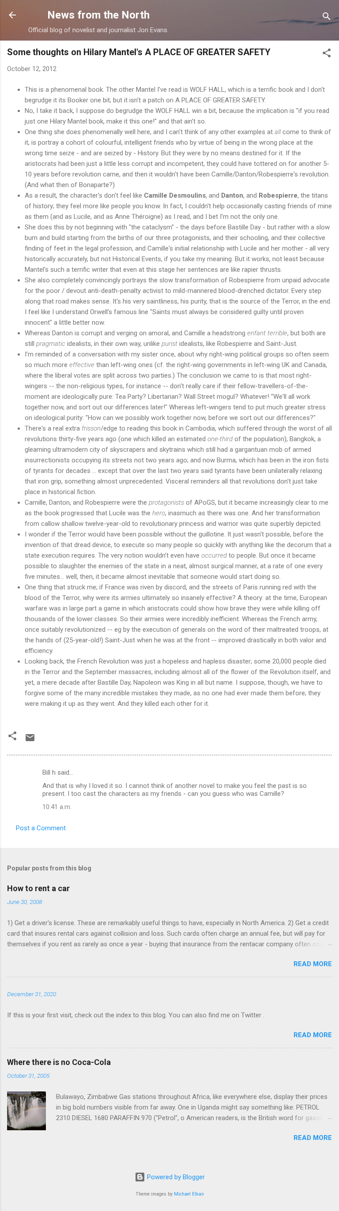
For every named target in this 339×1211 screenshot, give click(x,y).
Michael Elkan (189, 1194)
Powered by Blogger (175, 1177)
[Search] (326, 17)
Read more (313, 964)
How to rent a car (38, 888)
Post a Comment (41, 828)
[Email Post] (30, 741)
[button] (326, 54)
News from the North (98, 15)
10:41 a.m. (57, 807)
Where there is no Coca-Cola (59, 1062)
